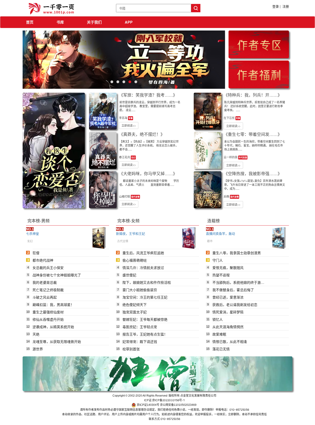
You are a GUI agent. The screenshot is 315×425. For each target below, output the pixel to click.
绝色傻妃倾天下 (134, 304)
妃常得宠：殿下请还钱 (139, 341)
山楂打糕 (125, 196)
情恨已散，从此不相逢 (229, 341)
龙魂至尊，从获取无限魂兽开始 (57, 341)
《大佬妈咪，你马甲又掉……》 (148, 173)
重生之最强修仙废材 (48, 311)
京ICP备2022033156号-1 (168, 400)
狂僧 (36, 252)
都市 (210, 241)
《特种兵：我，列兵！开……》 (253, 95)
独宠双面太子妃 (134, 311)
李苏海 (123, 118)
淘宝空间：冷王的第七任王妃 (144, 297)
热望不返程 (221, 274)
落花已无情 (221, 348)
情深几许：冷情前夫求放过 (143, 267)
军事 (130, 118)
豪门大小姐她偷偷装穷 (139, 289)
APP (129, 22)
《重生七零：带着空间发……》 (253, 134)
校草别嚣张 (131, 348)
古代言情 (122, 241)
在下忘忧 (229, 118)
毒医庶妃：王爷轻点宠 (139, 326)
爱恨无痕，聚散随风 (228, 267)
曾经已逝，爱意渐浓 (228, 297)
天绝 (36, 334)
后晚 (227, 196)
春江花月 (125, 157)
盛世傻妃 (129, 274)
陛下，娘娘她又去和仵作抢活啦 (146, 282)
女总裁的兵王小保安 (48, 267)
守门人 (217, 260)
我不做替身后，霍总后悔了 (233, 289)
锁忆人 (217, 319)
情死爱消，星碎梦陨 (228, 311)
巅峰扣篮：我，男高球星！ (53, 304)
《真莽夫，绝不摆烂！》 (142, 134)
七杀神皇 (32, 233)
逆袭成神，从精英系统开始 (53, 326)
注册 (285, 6)
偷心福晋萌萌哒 (134, 260)
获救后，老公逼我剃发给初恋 (234, 304)
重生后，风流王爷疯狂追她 (143, 252)
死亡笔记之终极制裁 (48, 289)
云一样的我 (231, 157)
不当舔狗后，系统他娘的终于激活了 (238, 282)
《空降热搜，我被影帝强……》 (253, 173)
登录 (275, 6)
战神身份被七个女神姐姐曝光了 (57, 274)
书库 (60, 22)
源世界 (38, 348)
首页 (29, 22)
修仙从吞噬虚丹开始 (48, 319)
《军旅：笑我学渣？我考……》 (148, 95)
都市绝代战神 (43, 260)
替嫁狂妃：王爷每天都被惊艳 (144, 319)
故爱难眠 (219, 334)
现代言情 (135, 196)
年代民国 (243, 157)
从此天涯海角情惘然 (228, 326)
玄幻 (133, 157)
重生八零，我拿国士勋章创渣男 (236, 252)
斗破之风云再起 (45, 297)
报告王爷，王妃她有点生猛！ (144, 334)
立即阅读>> (129, 125)
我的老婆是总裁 (45, 282)
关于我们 (94, 22)
